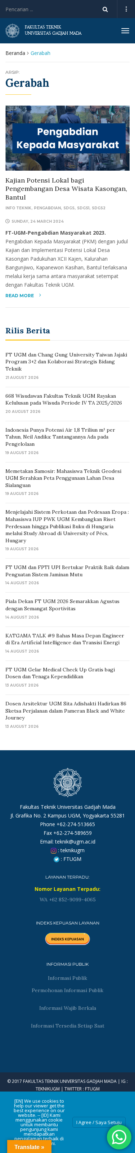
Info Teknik (18, 208)
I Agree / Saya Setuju (99, 1122)
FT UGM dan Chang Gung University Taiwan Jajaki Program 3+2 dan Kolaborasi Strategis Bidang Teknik (66, 361)
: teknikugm (71, 850)
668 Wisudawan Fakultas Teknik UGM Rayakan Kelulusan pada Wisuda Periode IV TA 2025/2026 (63, 399)
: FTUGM (70, 858)
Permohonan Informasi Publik (67, 990)
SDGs (69, 208)
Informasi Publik (67, 978)
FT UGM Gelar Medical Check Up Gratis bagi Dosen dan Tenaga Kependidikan (60, 673)
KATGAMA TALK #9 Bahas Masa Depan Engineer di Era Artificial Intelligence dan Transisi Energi (64, 639)
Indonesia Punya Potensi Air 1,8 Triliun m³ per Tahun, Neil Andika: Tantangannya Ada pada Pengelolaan (60, 437)
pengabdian (47, 208)
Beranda (15, 53)
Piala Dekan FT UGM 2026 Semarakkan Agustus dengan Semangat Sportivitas (62, 605)
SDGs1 (83, 208)
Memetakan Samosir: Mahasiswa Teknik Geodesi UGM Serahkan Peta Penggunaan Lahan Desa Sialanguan (63, 478)
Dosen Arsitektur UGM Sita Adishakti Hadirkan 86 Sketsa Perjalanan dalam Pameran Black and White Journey (65, 710)
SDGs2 (98, 208)
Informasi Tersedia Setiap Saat (67, 1025)
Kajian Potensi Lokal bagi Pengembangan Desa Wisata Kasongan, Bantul (66, 188)
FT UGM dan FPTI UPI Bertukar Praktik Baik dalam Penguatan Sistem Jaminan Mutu (67, 571)
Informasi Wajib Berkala (67, 1008)
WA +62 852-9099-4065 (68, 899)
